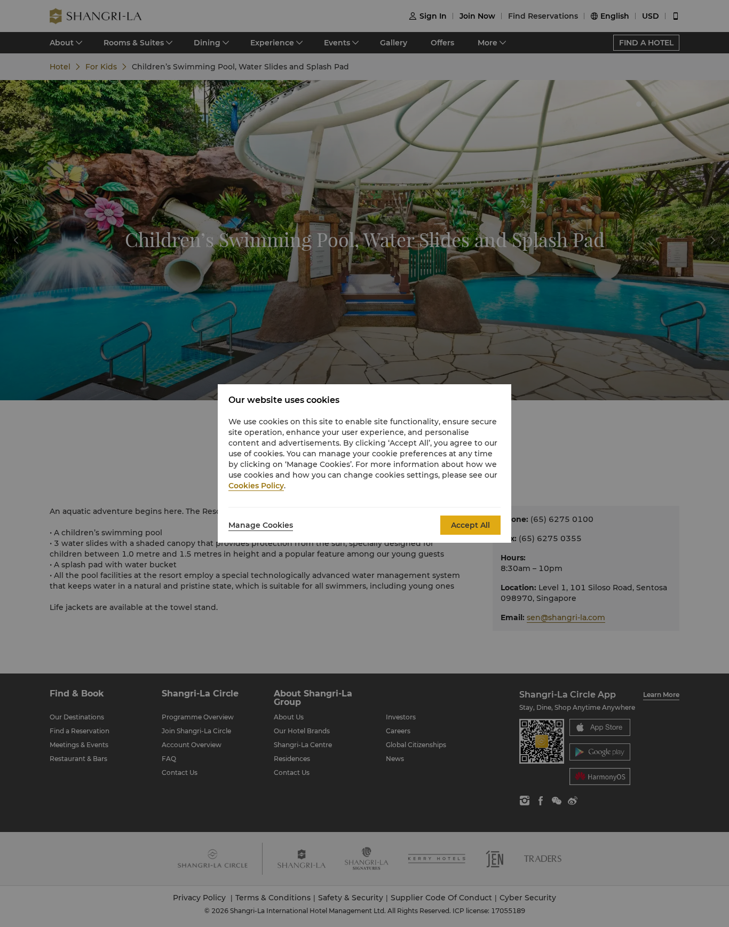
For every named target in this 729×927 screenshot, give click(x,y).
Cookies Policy (256, 485)
